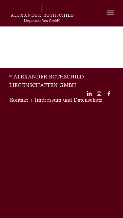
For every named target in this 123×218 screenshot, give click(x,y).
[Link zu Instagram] (99, 93)
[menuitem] (19, 100)
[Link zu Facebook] (109, 93)
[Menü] (110, 13)
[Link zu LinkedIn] (89, 93)
